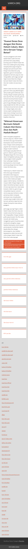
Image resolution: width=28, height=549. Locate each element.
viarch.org (14, 3)
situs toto (4, 522)
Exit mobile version (14, 547)
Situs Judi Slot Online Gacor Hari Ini (13, 268)
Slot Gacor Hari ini (8, 322)
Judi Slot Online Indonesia (11, 289)
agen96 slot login (6, 359)
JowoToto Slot (5, 387)
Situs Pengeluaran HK (8, 403)
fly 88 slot (4, 435)
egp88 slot (5, 395)
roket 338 (4, 363)
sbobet (4, 431)
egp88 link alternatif (7, 351)
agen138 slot (5, 467)
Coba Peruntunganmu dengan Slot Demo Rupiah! (13, 242)
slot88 (3, 514)
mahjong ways (6, 375)
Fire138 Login (7, 257)
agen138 (4, 470)
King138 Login (6, 419)
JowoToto (4, 379)
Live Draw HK (5, 411)
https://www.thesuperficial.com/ (11, 475)
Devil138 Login (6, 407)
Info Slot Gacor (8, 311)
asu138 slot (5, 502)
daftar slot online (6, 443)
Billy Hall (16, 35)
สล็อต (3, 415)
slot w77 (4, 427)
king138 (4, 510)
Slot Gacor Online (8, 300)
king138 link (5, 347)
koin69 (4, 490)
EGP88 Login (5, 399)
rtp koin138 (5, 518)
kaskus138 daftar (6, 367)
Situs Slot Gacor (6, 459)
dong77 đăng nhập (7, 439)
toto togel (4, 506)
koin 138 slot (5, 494)
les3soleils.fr (5, 447)
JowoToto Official (6, 383)
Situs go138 (5, 526)
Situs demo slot (6, 455)
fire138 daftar (5, 482)
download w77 (6, 451)
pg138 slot (5, 463)
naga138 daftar (6, 479)
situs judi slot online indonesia (12, 278)
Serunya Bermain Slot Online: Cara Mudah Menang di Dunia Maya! (12, 246)
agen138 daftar (6, 498)
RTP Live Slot (7, 333)
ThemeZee (21, 541)
